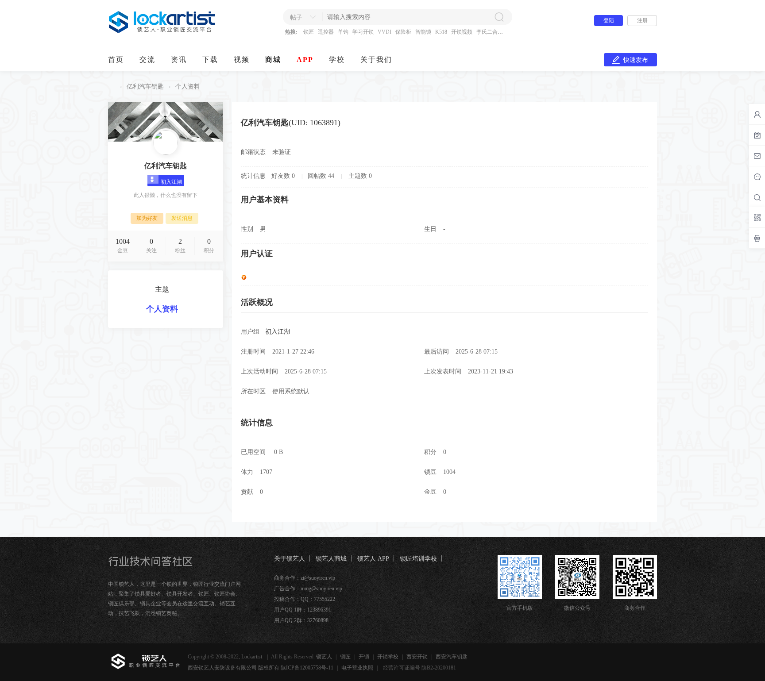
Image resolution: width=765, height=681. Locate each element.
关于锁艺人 (289, 558)
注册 (642, 20)
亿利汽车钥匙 (145, 86)
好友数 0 (283, 176)
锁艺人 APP (373, 558)
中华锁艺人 (111, 86)
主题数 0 (360, 176)
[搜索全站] (757, 197)
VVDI (384, 32)
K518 (441, 32)
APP (305, 59)
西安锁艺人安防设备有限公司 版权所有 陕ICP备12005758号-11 (260, 668)
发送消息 (182, 218)
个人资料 (162, 308)
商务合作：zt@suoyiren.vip (304, 578)
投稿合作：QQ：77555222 (304, 599)
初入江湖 (277, 331)
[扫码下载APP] (757, 238)
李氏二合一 (489, 32)
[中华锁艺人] (162, 31)
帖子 (296, 17)
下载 (210, 59)
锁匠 (308, 32)
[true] (499, 17)
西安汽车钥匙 (452, 657)
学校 (337, 59)
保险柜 (403, 32)
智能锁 (423, 32)
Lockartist (252, 657)
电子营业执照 (357, 668)
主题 (162, 289)
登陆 (608, 20)
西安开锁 (417, 657)
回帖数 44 (321, 176)
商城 (273, 59)
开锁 (364, 657)
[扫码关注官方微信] (757, 217)
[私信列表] (757, 155)
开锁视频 (461, 32)
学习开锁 (363, 32)
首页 (116, 59)
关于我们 (376, 59)
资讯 (179, 59)
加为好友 (147, 218)
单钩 (343, 32)
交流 (147, 59)
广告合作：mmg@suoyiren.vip (308, 588)
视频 (242, 59)
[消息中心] (757, 176)
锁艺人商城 (331, 558)
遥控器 (326, 32)
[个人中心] (757, 114)
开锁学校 (387, 657)
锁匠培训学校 (418, 558)
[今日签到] (757, 135)
